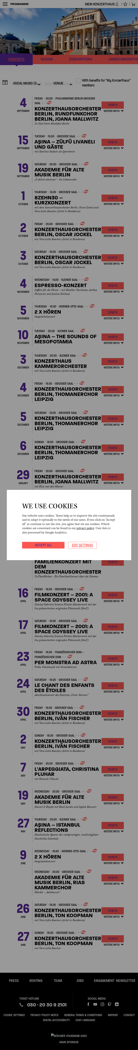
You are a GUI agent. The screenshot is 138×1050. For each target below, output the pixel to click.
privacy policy (85, 528)
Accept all (43, 545)
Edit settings (82, 545)
